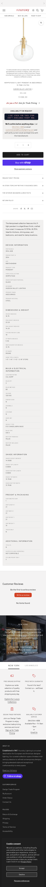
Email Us (34, 732)
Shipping (6, 818)
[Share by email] (32, 209)
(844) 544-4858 (18, 127)
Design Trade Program (11, 789)
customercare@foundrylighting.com (20, 130)
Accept (22, 868)
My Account (7, 793)
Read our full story (10, 770)
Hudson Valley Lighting (22, 89)
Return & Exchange (10, 814)
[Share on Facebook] (21, 209)
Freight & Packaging (17, 495)
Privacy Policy (26, 861)
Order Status (7, 798)
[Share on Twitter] (25, 209)
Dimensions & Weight (17, 310)
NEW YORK (14, 665)
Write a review (23, 595)
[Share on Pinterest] (28, 209)
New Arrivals (9, 16)
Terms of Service (9, 827)
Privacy (5, 823)
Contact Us (7, 802)
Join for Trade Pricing (21, 103)
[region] (23, 41)
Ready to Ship (36, 16)
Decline (22, 874)
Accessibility (8, 831)
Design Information (17, 245)
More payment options (23, 169)
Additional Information (19, 541)
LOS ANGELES (31, 665)
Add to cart (23, 155)
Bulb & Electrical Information (16, 370)
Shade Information (16, 454)
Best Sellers (23, 16)
